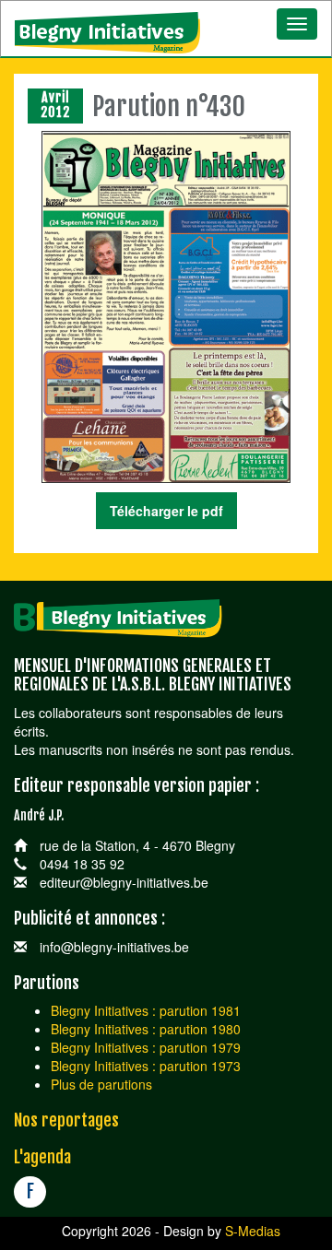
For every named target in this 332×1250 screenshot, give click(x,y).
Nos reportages (66, 1120)
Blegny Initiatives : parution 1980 (146, 1029)
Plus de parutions (101, 1084)
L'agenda (42, 1157)
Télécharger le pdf (166, 510)
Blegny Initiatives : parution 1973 (146, 1065)
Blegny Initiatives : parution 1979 (146, 1047)
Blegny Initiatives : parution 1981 (146, 1010)
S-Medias (252, 1230)
